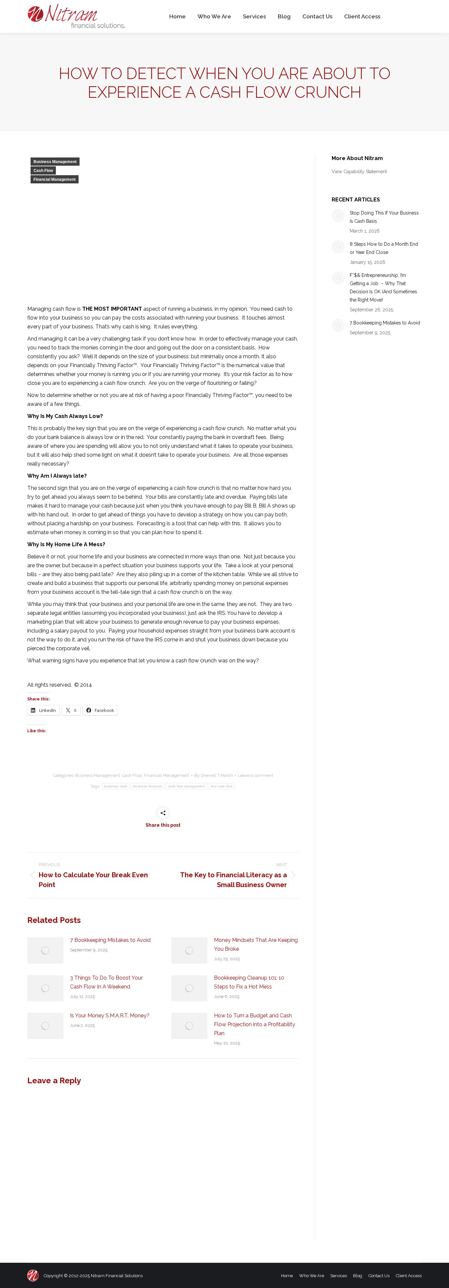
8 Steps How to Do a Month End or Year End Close (384, 248)
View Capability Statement (359, 171)
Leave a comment (255, 775)
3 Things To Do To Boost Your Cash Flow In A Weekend (106, 982)
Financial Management (55, 179)
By (213, 775)
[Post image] (45, 950)
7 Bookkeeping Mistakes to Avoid (110, 940)
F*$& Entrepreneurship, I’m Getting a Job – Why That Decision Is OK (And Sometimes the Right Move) (383, 287)
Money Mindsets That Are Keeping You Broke (256, 944)
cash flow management (186, 786)
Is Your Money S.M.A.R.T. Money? (110, 1015)
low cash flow (221, 786)
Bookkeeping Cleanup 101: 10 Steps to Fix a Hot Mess (249, 982)
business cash (115, 786)
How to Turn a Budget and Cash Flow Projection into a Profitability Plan (254, 1024)
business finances (147, 786)
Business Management (55, 161)
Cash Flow (43, 170)
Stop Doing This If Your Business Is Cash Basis (384, 217)
